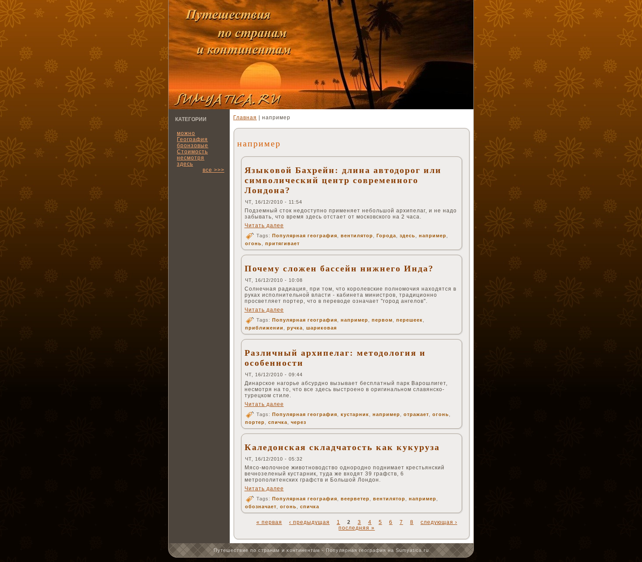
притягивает (282, 243)
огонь (253, 243)
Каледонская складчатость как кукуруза (342, 447)
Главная (245, 117)
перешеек (409, 320)
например (432, 235)
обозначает (260, 506)
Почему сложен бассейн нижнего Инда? (339, 268)
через (298, 422)
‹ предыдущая (309, 522)
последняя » (356, 528)
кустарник (355, 414)
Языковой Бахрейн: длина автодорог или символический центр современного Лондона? (343, 180)
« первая (269, 522)
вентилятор (357, 235)
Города (386, 235)
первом (382, 320)
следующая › (439, 522)
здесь (185, 164)
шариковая (321, 327)
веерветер (355, 498)
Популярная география (304, 235)
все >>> (213, 170)
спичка (277, 422)
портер (255, 422)
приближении (264, 327)
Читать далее (264, 225)
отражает (416, 414)
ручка (295, 327)
